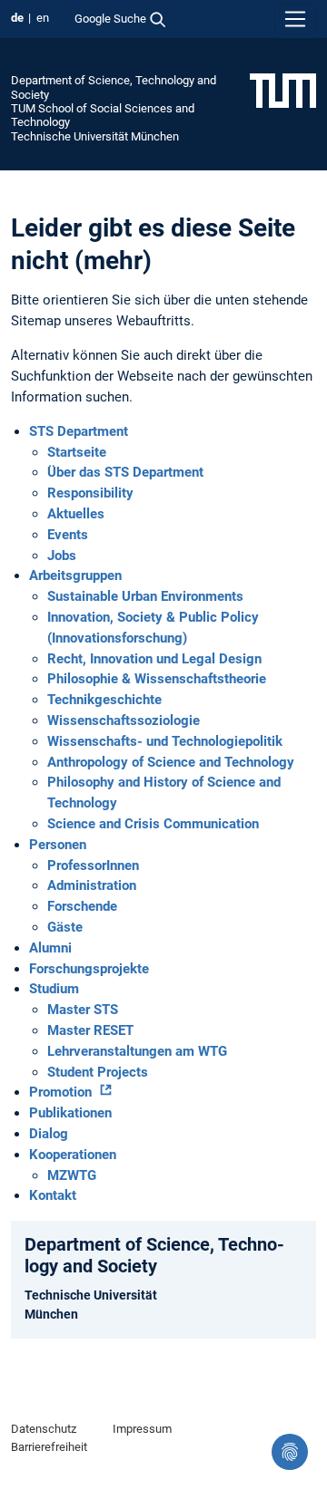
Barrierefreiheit (49, 1447)
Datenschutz (43, 1429)
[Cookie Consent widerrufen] (290, 1452)
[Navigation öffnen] (295, 19)
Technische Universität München (95, 136)
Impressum (142, 1429)
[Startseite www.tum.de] (283, 90)
